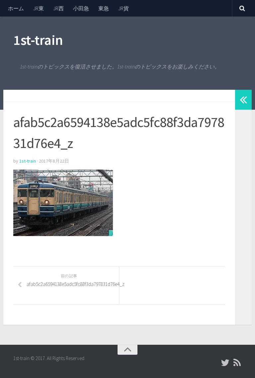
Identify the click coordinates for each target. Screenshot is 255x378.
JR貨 (123, 8)
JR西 (58, 8)
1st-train (38, 40)
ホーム (16, 8)
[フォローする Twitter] (225, 362)
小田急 (81, 8)
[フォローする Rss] (237, 362)
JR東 (38, 8)
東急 (103, 8)
